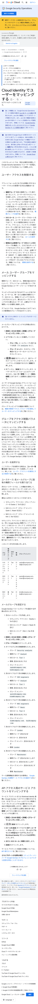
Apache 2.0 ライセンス (24, 885)
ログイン (33, 2)
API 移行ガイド (7, 851)
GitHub (4, 942)
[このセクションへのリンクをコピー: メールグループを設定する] (28, 605)
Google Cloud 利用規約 (10, 987)
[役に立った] (22, 56)
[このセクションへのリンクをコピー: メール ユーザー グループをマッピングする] (18, 276)
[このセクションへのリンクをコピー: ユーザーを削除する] (22, 462)
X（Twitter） (6, 970)
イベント (4, 967)
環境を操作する (27, 262)
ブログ (4, 963)
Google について (7, 984)
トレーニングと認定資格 (9, 955)
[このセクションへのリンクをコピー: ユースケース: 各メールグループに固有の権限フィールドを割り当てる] (34, 482)
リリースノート (17, 25)
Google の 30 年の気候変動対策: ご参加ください (18, 990)
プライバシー (18, 984)
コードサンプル (7, 948)
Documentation (12, 49)
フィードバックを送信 (11, 60)
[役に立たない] (25, 56)
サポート (4, 926)
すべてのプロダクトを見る (10, 905)
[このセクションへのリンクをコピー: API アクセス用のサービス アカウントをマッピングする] (30, 791)
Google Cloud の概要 (8, 945)
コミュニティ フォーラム (9, 923)
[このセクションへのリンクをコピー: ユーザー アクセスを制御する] (4, 178)
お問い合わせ (6, 914)
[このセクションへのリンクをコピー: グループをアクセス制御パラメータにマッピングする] (28, 422)
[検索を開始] (22, 2)
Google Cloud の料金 (8, 908)
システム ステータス (8, 933)
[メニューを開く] (3, 2)
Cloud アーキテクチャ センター (11, 951)
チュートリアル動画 (29, 25)
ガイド (25, 52)
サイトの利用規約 (30, 984)
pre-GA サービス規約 (26, 113)
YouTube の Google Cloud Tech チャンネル (15, 976)
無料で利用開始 (9, 13)
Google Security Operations (19, 8)
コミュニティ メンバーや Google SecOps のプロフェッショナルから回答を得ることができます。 (19, 857)
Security (21, 49)
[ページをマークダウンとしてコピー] (18, 99)
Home (3, 49)
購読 (29, 994)
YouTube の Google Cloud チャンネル (13, 973)
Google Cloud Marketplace (10, 911)
